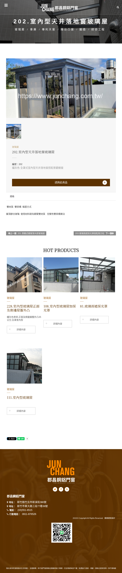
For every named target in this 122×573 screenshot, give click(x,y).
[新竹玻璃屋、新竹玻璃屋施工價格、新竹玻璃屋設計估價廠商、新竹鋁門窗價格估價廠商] (61, 471)
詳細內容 (21, 329)
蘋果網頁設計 (109, 518)
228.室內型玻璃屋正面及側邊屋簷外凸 (23, 308)
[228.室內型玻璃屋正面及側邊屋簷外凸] (24, 274)
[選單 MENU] (6, 5)
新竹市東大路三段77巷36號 (32, 506)
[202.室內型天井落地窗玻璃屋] (61, 88)
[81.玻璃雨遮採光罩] (97, 274)
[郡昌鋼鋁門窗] (59, 7)
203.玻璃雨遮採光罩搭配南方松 (93, 233)
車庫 (33, 29)
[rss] (67, 489)
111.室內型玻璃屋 (19, 397)
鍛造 (82, 29)
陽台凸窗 (67, 29)
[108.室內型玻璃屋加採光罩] (61, 274)
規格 (12, 196)
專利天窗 (49, 29)
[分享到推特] (55, 489)
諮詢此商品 (61, 182)
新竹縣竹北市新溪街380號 (31, 502)
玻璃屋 (20, 29)
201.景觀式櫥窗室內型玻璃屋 (27, 233)
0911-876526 (29, 514)
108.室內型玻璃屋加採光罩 (59, 308)
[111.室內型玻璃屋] (24, 366)
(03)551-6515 (25, 510)
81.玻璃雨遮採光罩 (93, 306)
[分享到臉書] (61, 489)
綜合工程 (98, 29)
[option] (61, 88)
